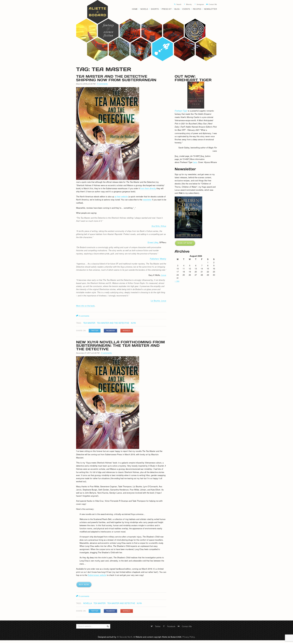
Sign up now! (185, 243)
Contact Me (213, 4)
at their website (121, 196)
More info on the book (85, 305)
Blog (177, 9)
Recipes (197, 9)
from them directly (148, 188)
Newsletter (210, 9)
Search (178, 4)
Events (186, 9)
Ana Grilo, (159, 226)
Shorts (155, 9)
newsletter (147, 199)
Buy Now (84, 584)
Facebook (110, 330)
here (195, 162)
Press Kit (167, 9)
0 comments (102, 83)
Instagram (200, 4)
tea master (89, 322)
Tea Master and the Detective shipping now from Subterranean (116, 78)
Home (135, 9)
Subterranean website (97, 575)
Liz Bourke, (158, 300)
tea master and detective (121, 603)
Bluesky (189, 4)
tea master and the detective (113, 322)
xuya (133, 322)
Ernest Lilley (153, 242)
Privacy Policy (188, 636)
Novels (144, 9)
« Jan (177, 281)
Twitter (94, 330)
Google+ (127, 330)
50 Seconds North (124, 636)
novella (87, 603)
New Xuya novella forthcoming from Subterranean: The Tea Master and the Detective (120, 345)
